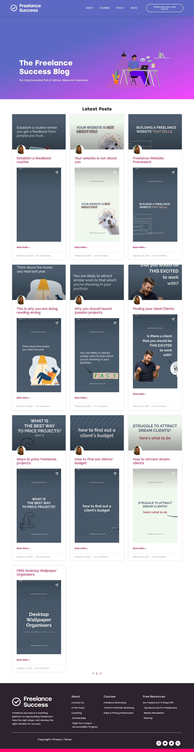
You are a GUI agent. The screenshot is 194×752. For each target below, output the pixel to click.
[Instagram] (158, 743)
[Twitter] (171, 743)
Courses (104, 8)
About (89, 8)
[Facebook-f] (177, 743)
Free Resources (154, 696)
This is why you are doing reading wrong (37, 310)
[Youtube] (165, 743)
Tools (119, 8)
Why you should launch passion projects (93, 310)
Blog (134, 8)
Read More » (23, 247)
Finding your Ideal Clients (153, 309)
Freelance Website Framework (148, 160)
